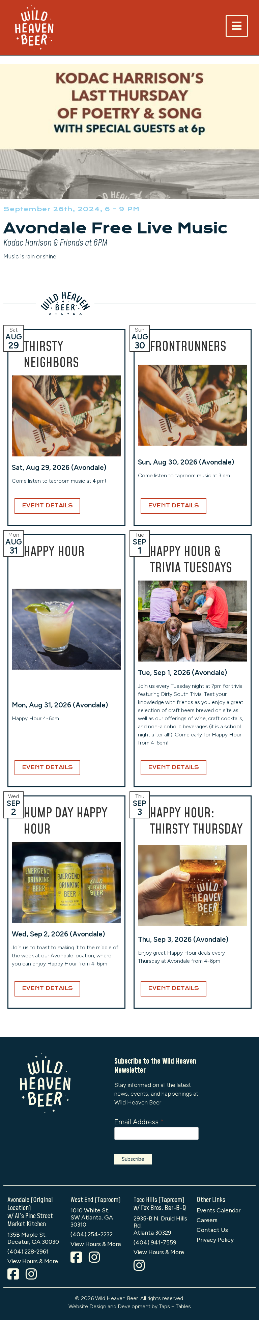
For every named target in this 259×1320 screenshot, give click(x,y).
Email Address (139, 1122)
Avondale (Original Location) (30, 1204)
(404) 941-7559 (155, 1242)
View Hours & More (32, 1261)
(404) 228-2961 (28, 1251)
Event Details (47, 506)
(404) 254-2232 (91, 1234)
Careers (207, 1220)
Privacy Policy (215, 1239)
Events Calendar (218, 1210)
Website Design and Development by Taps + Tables (129, 1306)
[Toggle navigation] (237, 26)
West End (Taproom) (95, 1200)
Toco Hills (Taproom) (159, 1200)
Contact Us (212, 1229)
